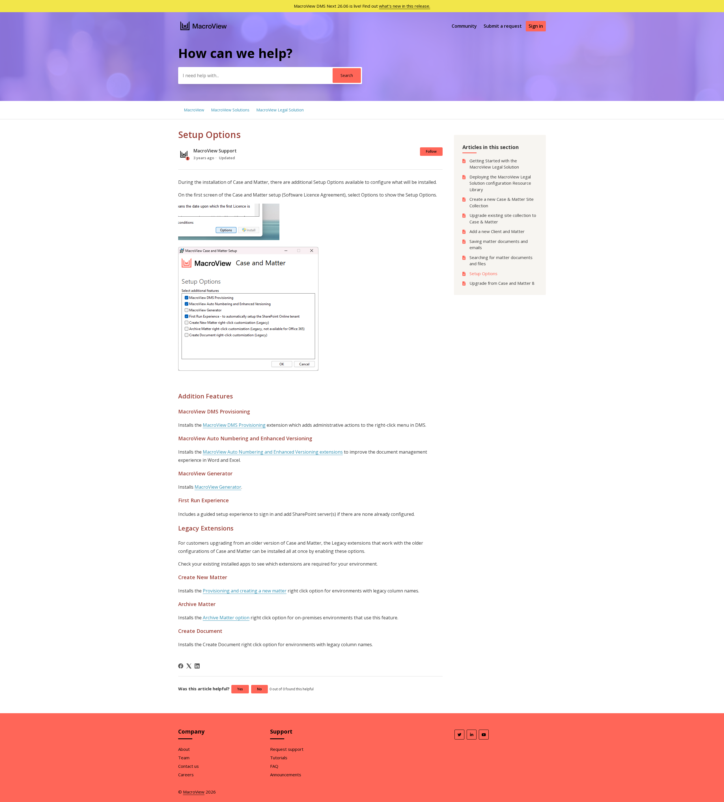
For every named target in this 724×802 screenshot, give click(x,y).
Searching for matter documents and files (501, 261)
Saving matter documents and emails (498, 244)
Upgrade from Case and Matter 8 (502, 283)
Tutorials (278, 757)
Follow (431, 151)
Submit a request (503, 26)
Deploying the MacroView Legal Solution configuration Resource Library (500, 183)
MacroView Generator (218, 487)
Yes (240, 689)
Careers (186, 774)
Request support (286, 749)
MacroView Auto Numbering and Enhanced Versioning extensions (273, 452)
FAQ (274, 766)
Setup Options (483, 273)
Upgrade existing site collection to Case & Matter (502, 218)
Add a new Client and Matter (497, 231)
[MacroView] (203, 31)
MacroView (194, 110)
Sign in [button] (536, 26)
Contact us (188, 766)
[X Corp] (188, 666)
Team (183, 757)
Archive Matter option (226, 618)
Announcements (285, 774)
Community (464, 26)
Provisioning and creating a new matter (244, 591)
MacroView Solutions (230, 110)
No (259, 689)
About (184, 749)
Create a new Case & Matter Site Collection (501, 202)
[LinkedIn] (197, 666)
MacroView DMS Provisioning (234, 425)
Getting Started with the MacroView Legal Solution (494, 164)
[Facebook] (180, 666)
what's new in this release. (404, 6)
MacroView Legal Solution (280, 110)
